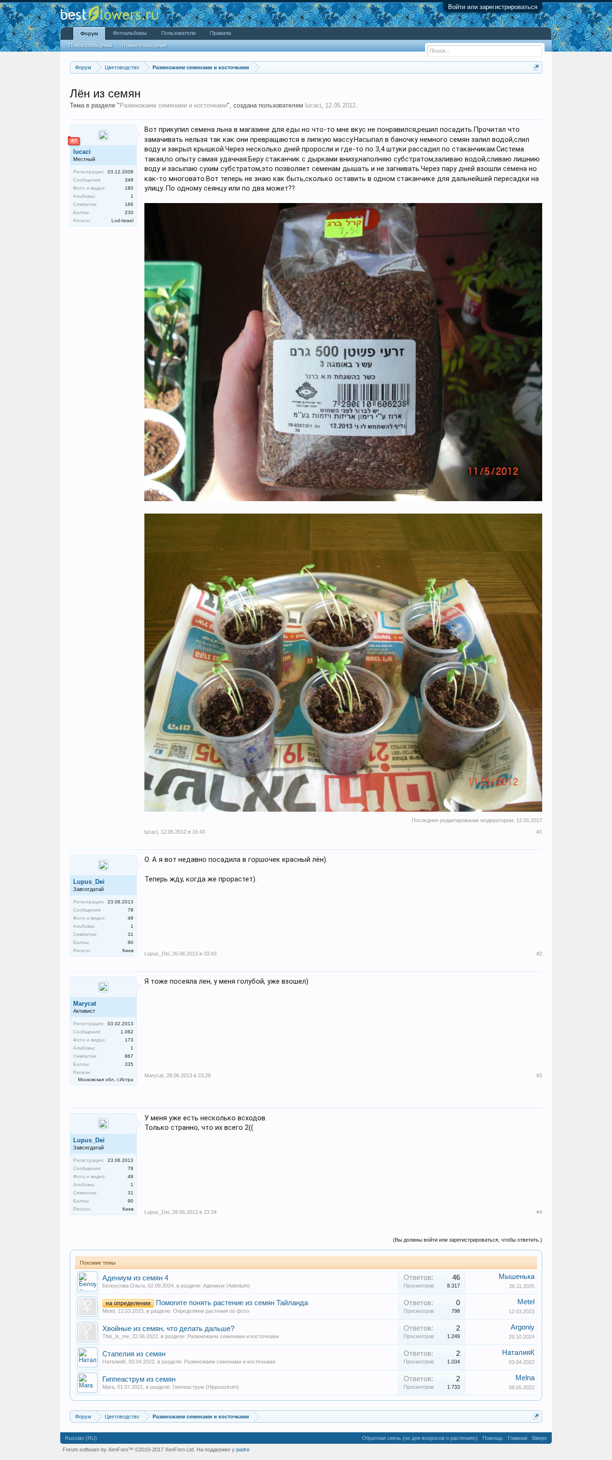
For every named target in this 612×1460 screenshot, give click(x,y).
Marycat (84, 1003)
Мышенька (517, 1276)
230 (129, 212)
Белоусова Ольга (123, 1285)
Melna (525, 1378)
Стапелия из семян (133, 1354)
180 (129, 188)
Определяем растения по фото (211, 1311)
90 (130, 942)
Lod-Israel (122, 220)
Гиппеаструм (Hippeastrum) (206, 1387)
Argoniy (523, 1327)
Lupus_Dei (89, 881)
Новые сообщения (144, 45)
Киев (127, 950)
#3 (539, 1075)
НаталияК (114, 1361)
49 (130, 918)
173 (129, 1039)
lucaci (313, 105)
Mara (108, 1387)
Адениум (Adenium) (226, 1285)
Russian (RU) (81, 1438)
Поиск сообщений (90, 45)
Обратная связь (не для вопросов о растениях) (420, 1438)
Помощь (492, 1438)
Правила (220, 33)
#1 (539, 832)
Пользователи (178, 33)
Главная (517, 1438)
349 (129, 179)
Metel (108, 1311)
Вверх (539, 1438)
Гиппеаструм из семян (138, 1379)
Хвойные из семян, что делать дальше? (168, 1328)
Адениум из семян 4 (135, 1278)
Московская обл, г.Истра (105, 1079)
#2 (539, 953)
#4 (539, 1212)
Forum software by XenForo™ (129, 1449)
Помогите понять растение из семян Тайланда (232, 1303)
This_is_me (115, 1336)
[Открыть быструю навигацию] (536, 67)
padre (243, 1449)
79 (130, 909)
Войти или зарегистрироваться (492, 7)
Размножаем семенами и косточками (173, 105)
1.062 (126, 1031)
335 (129, 1064)
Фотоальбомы (130, 33)
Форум (89, 33)
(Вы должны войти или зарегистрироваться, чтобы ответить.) (467, 1240)
